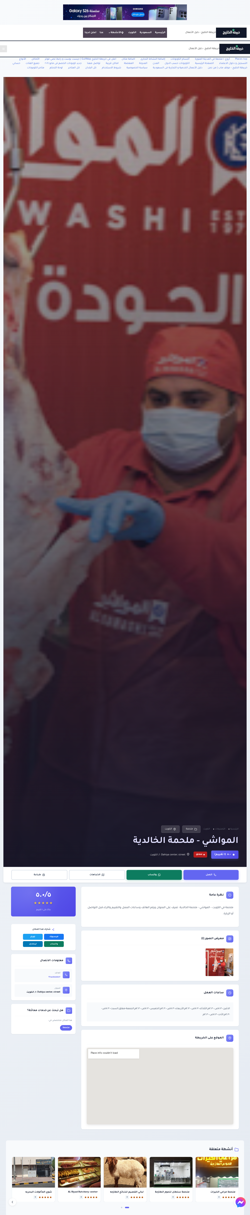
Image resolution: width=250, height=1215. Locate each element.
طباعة (37, 874)
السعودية (146, 32)
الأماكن (35, 59)
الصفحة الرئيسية (204, 63)
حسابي (16, 63)
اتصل (209, 874)
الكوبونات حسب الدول (177, 63)
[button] (127, 1207)
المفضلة (129, 63)
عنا (101, 32)
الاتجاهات (95, 874)
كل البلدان (90, 68)
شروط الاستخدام (111, 68)
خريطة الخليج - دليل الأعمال (200, 32)
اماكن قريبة (112, 63)
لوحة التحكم (56, 68)
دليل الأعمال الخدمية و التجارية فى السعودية (177, 68)
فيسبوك (53, 937)
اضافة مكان (128, 59)
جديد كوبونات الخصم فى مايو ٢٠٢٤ (63, 63)
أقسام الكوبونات (180, 59)
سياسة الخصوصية (137, 68)
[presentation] (12, 1202)
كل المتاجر (74, 68)
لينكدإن (33, 944)
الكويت (132, 32)
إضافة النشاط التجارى (152, 59)
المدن (156, 63)
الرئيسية (160, 32)
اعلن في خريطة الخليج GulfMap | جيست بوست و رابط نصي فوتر (80, 59)
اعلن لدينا (90, 32)
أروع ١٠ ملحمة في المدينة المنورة (212, 59)
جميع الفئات (32, 63)
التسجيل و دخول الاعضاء (233, 63)
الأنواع (22, 59)
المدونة (143, 63)
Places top (241, 59)
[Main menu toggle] (3, 48)
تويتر (32, 937)
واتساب (152, 874)
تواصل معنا (93, 63)
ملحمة (189, 829)
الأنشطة (116, 32)
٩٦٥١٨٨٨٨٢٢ (54, 977)
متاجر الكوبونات (35, 68)
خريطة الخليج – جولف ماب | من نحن (227, 68)
